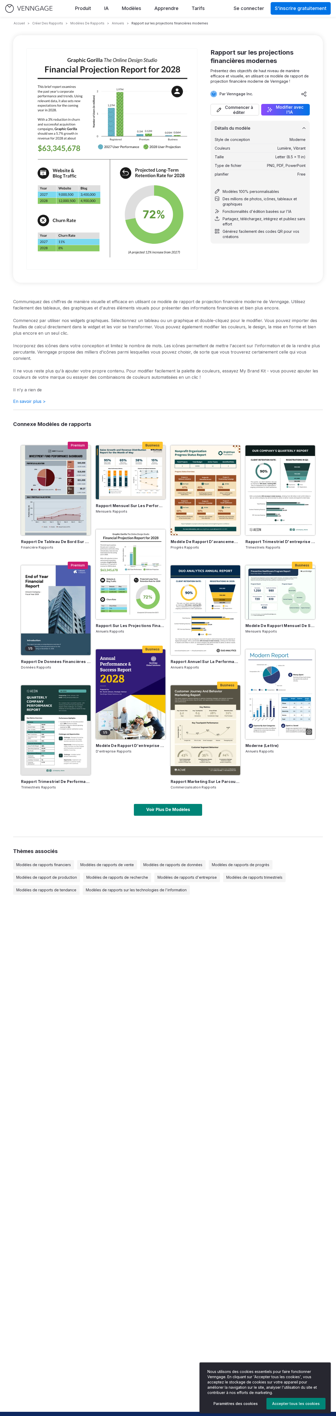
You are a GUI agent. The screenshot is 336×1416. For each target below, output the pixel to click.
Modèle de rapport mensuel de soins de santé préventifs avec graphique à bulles (280, 625)
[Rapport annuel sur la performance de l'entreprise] (205, 610)
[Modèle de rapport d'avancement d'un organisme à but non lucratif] (205, 490)
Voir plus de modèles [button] (168, 809)
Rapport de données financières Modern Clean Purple (56, 661)
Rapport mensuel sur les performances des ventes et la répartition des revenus (130, 505)
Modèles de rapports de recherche (117, 877)
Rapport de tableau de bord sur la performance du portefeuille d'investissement (56, 541)
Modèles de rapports (87, 23)
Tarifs (198, 8)
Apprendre (166, 8)
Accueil (19, 23)
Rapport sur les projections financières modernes (130, 625)
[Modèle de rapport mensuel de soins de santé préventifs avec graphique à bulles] (280, 592)
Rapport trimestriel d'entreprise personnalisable (280, 541)
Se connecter (249, 8)
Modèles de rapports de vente (107, 864)
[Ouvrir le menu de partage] (304, 94)
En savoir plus (29, 401)
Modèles (131, 8)
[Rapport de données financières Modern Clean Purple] (56, 610)
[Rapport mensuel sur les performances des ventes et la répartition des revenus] (130, 472)
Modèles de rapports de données (172, 864)
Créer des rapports (47, 23)
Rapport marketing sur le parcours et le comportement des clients (205, 781)
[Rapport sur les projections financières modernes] (130, 574)
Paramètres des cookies (235, 1403)
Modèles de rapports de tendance (46, 890)
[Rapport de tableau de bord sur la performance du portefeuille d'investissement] (56, 490)
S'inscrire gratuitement (301, 8)
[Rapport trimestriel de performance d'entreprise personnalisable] (56, 730)
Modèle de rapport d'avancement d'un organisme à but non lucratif (205, 541)
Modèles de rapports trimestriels (254, 877)
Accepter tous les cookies (296, 1403)
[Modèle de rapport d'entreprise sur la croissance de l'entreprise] (130, 694)
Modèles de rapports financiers (43, 864)
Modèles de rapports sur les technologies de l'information (136, 890)
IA (106, 8)
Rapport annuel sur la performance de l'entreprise (205, 661)
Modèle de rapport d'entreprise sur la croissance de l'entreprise (130, 745)
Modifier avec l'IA (289, 110)
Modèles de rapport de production (46, 877)
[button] (235, 109)
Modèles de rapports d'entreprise (187, 877)
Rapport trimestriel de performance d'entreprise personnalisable (56, 781)
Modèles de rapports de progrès (240, 864)
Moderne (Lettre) (262, 745)
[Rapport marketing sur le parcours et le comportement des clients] (205, 730)
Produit (83, 8)
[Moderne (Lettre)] (280, 694)
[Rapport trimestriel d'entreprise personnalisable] (280, 490)
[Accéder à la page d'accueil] (28, 8)
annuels (118, 23)
